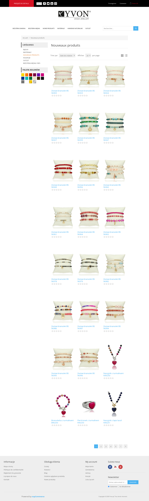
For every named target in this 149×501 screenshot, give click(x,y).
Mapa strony (8, 466)
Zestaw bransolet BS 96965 (112, 233)
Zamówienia (89, 470)
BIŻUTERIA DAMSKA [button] (19, 28)
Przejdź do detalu (21, 3)
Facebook (110, 467)
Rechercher (135, 28)
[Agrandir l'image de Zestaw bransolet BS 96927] (62, 122)
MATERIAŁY (27, 52)
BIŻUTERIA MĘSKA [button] (34, 28)
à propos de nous (10, 476)
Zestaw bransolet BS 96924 (112, 92)
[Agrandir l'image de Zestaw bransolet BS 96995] (62, 357)
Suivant (120, 446)
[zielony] (30, 78)
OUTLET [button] (88, 28)
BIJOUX (25, 49)
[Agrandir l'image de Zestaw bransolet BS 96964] (89, 216)
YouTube (115, 467)
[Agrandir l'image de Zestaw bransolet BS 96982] (115, 263)
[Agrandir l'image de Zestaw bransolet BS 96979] (89, 263)
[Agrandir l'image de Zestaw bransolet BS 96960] (115, 169)
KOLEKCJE (26, 58)
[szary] (22, 81)
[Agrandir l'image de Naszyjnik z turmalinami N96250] (115, 357)
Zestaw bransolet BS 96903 (60, 92)
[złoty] (30, 81)
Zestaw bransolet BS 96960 (112, 186)
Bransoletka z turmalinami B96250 (62, 421)
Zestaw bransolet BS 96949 (60, 186)
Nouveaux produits (31, 55)
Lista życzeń (89, 480)
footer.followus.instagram (120, 467)
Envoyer (132, 482)
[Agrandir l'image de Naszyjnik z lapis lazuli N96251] (115, 404)
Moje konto (89, 466)
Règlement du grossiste (12, 473)
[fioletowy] (38, 74)
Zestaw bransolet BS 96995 (60, 374)
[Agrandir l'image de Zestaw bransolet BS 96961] (62, 216)
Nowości (47, 470)
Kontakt (6, 480)
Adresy (87, 473)
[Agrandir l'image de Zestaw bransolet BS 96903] (62, 74)
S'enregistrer (112, 3)
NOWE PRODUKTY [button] (49, 28)
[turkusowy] (26, 78)
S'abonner (113, 486)
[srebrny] (34, 81)
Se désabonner (125, 486)
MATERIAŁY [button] (61, 28)
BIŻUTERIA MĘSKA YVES (31, 63)
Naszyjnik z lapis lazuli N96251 (112, 421)
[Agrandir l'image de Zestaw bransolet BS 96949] (62, 169)
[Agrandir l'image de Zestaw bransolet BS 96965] (115, 216)
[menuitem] (19, 28)
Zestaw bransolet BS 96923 (86, 92)
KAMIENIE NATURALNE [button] (75, 28)
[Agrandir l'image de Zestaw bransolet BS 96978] (62, 263)
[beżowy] (34, 78)
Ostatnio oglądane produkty (54, 476)
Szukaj (46, 466)
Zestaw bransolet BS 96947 (112, 139)
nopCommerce (38, 496)
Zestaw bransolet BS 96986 (60, 327)
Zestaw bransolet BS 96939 (86, 139)
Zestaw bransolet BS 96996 (86, 374)
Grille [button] (122, 55)
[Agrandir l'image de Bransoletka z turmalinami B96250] (62, 404)
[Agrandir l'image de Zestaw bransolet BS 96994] (115, 310)
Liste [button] (126, 55)
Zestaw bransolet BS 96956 (86, 186)
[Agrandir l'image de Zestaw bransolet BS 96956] (89, 169)
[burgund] (34, 74)
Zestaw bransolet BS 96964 (86, 233)
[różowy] (42, 74)
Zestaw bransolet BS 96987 (86, 327)
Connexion (123, 3)
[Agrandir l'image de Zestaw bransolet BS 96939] (89, 122)
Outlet (26, 60)
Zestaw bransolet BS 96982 (112, 280)
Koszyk (87, 476)
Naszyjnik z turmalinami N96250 (113, 374)
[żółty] (22, 74)
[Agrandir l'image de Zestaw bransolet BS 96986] (62, 310)
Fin (125, 446)
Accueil (25, 38)
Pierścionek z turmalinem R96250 (88, 421)
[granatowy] (22, 78)
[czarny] (42, 78)
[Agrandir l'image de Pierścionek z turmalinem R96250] (89, 404)
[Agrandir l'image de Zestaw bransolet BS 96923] (89, 74)
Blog (45, 473)
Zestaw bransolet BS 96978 (60, 280)
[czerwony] (30, 74)
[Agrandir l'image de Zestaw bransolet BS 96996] (89, 357)
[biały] (26, 81)
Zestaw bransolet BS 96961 (60, 233)
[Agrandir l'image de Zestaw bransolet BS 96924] (115, 74)
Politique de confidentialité (13, 470)
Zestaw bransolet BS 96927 (60, 139)
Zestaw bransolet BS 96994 (112, 327)
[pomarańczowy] (26, 74)
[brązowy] (38, 78)
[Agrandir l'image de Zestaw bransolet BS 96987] (89, 310)
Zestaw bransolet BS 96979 (86, 280)
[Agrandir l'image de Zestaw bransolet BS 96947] (115, 122)
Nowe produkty (49, 480)
